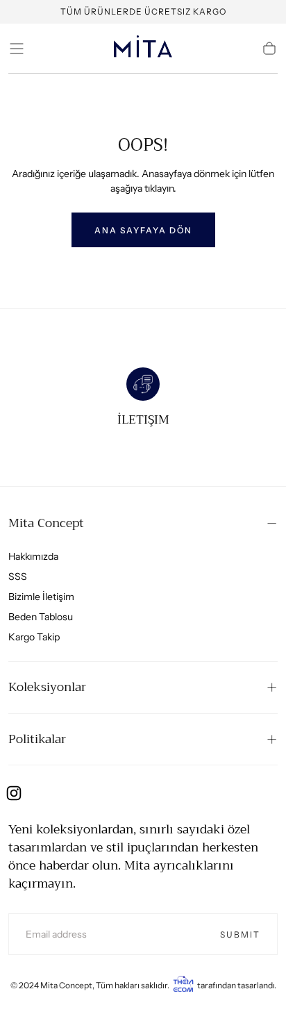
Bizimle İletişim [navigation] (41, 596)
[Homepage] (143, 49)
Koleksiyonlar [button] (47, 686)
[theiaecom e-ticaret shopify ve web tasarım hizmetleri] (183, 985)
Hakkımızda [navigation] (33, 556)
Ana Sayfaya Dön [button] (143, 230)
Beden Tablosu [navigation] (40, 616)
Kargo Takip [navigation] (34, 637)
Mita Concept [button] (46, 523)
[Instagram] (13, 793)
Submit (240, 934)
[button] (16, 48)
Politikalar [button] (37, 739)
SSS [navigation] (17, 576)
